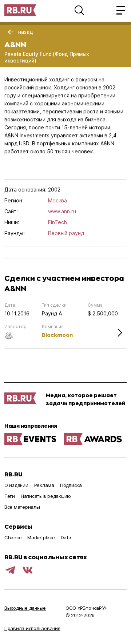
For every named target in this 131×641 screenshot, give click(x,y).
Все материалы (22, 507)
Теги (9, 496)
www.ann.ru (62, 211)
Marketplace (41, 537)
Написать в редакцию (46, 496)
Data (66, 537)
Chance (12, 537)
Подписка (71, 485)
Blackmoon (57, 334)
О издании (16, 485)
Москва (57, 200)
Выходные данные (25, 608)
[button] (79, 10)
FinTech (57, 222)
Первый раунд (66, 233)
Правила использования (32, 628)
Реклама (44, 485)
